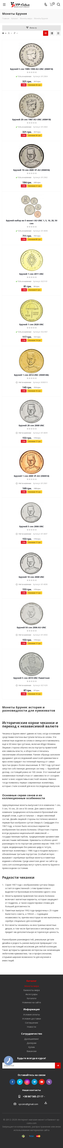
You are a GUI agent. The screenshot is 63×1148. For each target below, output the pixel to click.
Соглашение (31, 1022)
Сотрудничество (31, 1033)
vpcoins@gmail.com (28, 1104)
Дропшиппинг (31, 1038)
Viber (49, 1082)
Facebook (12, 1082)
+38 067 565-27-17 (33, 1096)
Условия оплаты (31, 1014)
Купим (31, 1047)
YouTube (42, 1082)
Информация (31, 1009)
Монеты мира (31, 986)
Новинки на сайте (31, 1002)
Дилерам (31, 1042)
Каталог (32, 980)
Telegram (34, 1082)
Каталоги (31, 998)
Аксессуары (31, 994)
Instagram (27, 1082)
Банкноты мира (31, 990)
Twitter (20, 1082)
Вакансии (31, 1051)
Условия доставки (31, 1018)
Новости (31, 1026)
